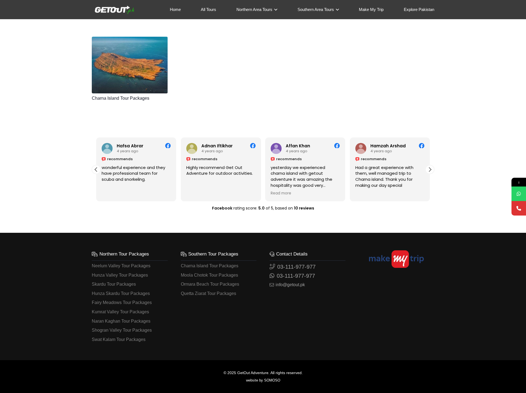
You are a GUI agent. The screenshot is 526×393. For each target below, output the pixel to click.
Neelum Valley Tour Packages (121, 265)
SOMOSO (271, 380)
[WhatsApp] (518, 194)
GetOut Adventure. (253, 373)
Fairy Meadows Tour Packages (122, 302)
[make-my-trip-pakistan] (396, 259)
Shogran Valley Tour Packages (122, 330)
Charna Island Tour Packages (120, 98)
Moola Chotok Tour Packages (209, 275)
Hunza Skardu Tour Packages (121, 293)
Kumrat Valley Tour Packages (120, 311)
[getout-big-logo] (115, 10)
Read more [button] (281, 193)
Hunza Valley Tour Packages (120, 275)
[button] (274, 9)
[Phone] (518, 208)
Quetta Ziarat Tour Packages (208, 293)
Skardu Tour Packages (114, 284)
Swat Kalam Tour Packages (118, 339)
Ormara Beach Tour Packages (210, 284)
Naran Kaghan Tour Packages (121, 321)
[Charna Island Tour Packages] (130, 65)
